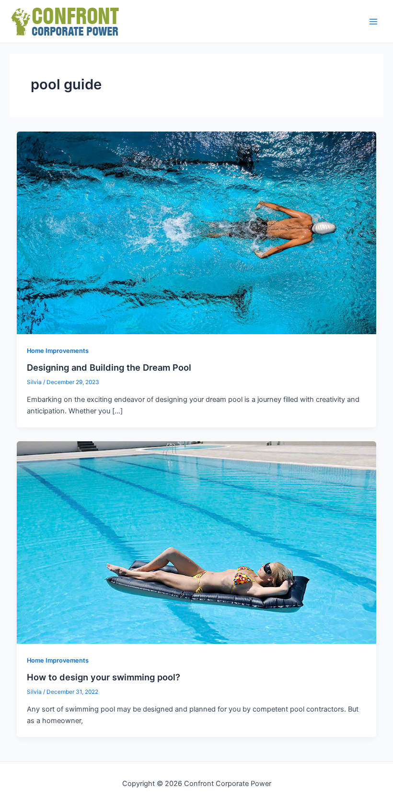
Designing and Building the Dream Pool (109, 367)
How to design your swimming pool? (103, 677)
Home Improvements (58, 350)
